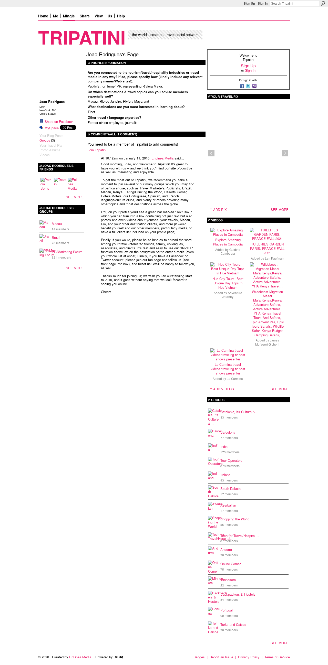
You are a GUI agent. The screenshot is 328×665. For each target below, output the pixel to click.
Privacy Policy (249, 657)
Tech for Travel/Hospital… (239, 535)
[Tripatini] (60, 184)
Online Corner (230, 563)
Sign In (263, 3)
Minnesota (228, 579)
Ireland (225, 474)
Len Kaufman (274, 258)
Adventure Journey (232, 295)
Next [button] (285, 153)
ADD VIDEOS (223, 389)
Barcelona (227, 432)
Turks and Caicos (233, 624)
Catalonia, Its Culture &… (239, 411)
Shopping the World (234, 519)
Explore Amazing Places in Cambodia (228, 241)
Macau (57, 223)
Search (323, 3)
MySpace (52, 127)
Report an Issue (221, 657)
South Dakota (230, 488)
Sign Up (249, 3)
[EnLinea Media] (74, 184)
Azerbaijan (228, 505)
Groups (44, 140)
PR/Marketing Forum (67, 251)
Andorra (226, 549)
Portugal (226, 610)
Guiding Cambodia (230, 251)
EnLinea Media (162, 158)
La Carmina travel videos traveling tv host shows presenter (228, 369)
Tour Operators (231, 460)
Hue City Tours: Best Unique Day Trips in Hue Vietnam (227, 283)
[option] (248, 153)
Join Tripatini (97, 149)
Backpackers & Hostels (237, 594)
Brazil (56, 237)
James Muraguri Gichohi (267, 342)
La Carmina (235, 379)
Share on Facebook (59, 121)
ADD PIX (220, 209)
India (224, 446)
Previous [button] (211, 153)
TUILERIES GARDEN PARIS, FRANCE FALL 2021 (267, 248)
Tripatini (82, 37)
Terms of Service (277, 657)
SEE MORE (75, 197)
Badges (199, 657)
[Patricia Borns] (46, 184)
